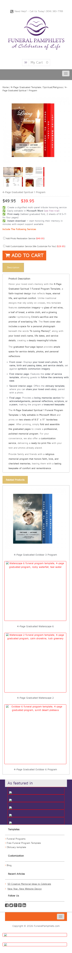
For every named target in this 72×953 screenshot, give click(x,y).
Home (6, 87)
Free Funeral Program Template (24, 843)
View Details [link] (37, 491)
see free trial (52, 211)
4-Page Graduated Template (26, 87)
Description (13, 267)
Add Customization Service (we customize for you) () (35, 246)
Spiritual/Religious (53, 87)
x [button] (62, 491)
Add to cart (27, 255)
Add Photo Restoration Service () (25, 238)
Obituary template (16, 847)
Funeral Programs (16, 839)
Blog (9, 865)
